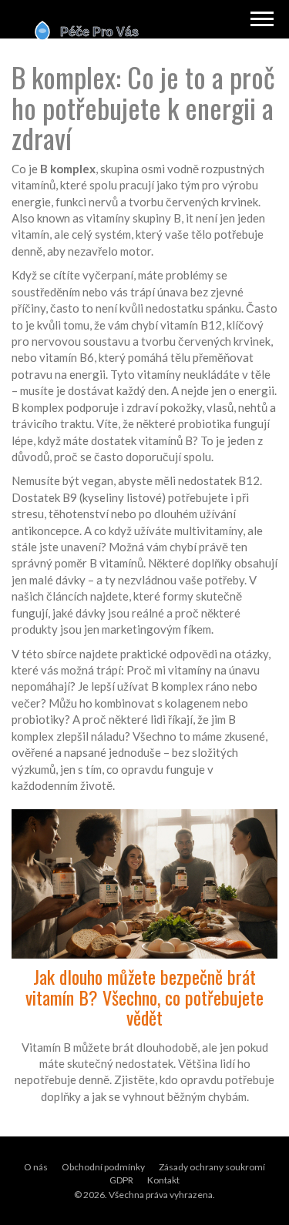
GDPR (121, 1180)
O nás (36, 1167)
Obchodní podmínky (103, 1167)
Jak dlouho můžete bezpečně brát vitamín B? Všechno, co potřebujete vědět (144, 996)
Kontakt (163, 1180)
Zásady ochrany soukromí (212, 1167)
